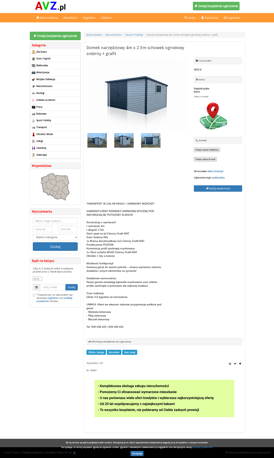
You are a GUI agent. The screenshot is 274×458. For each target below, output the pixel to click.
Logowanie (233, 17)
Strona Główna (48, 17)
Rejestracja (211, 17)
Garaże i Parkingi (134, 34)
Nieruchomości (113, 34)
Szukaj (55, 246)
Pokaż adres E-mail (205, 159)
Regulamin (89, 17)
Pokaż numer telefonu (206, 149)
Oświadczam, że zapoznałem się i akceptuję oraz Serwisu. (55, 298)
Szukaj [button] (191, 17)
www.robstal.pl (215, 171)
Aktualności (70, 17)
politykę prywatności (202, 447)
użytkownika (218, 177)
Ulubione (106, 17)
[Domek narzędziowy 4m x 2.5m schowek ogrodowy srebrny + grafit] (137, 94)
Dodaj (71, 287)
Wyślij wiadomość (219, 188)
